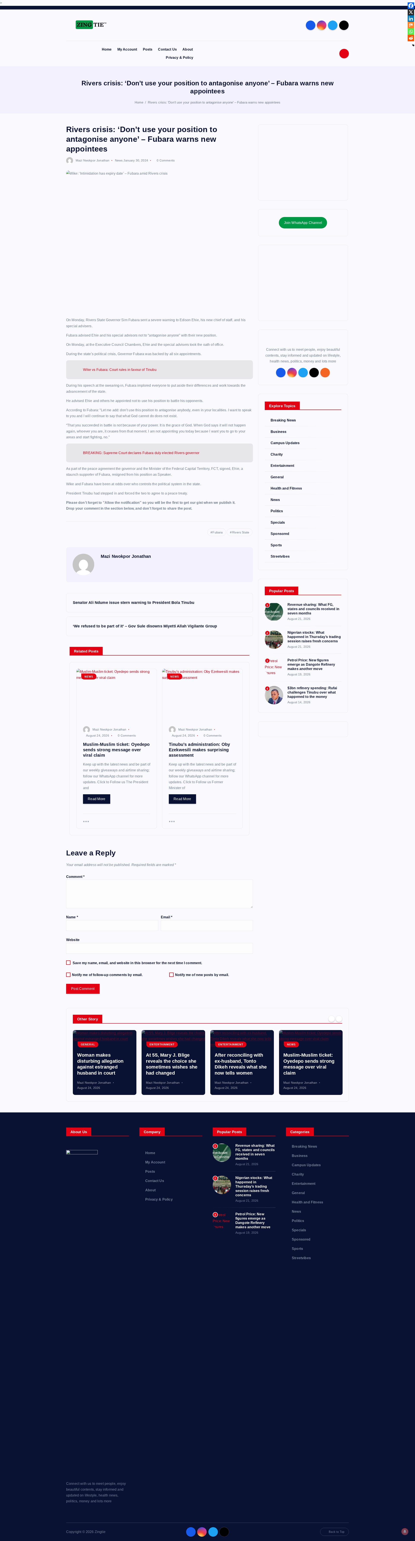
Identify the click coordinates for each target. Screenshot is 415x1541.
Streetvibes (280, 556)
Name (72, 917)
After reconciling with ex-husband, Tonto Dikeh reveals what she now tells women (241, 1064)
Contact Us (167, 49)
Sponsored (280, 534)
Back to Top (336, 1531)
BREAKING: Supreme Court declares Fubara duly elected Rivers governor (141, 453)
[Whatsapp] (411, 31)
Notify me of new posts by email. (202, 975)
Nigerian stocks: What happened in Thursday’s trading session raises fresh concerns (314, 637)
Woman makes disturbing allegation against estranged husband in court (100, 1064)
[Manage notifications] (404, 1531)
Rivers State (240, 532)
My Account (127, 49)
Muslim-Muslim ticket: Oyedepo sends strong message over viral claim (308, 1064)
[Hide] (413, 45)
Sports (276, 545)
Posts (148, 49)
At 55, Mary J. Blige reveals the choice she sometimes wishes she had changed (171, 1064)
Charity (277, 454)
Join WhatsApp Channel (303, 223)
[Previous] (331, 1018)
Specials (278, 522)
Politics (277, 511)
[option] (104, 1062)
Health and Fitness (286, 488)
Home (107, 49)
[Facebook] (411, 5)
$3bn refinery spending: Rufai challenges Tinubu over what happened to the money (312, 692)
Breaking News (283, 420)
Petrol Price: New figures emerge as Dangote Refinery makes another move (311, 664)
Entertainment (282, 465)
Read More (96, 799)
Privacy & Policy (179, 57)
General (277, 477)
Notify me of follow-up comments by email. (107, 975)
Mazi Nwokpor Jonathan (92, 160)
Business (278, 432)
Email (166, 917)
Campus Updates (285, 443)
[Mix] (411, 25)
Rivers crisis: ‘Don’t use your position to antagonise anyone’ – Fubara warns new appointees (214, 102)
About (187, 49)
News (119, 160)
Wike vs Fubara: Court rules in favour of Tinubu (119, 370)
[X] (411, 12)
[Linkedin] (411, 18)
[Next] (339, 1018)
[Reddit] (411, 38)
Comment (75, 877)
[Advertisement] (303, 162)
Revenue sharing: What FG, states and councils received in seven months (313, 609)
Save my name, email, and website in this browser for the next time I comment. (137, 963)
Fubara (217, 532)
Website (73, 940)
